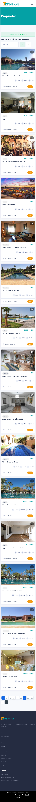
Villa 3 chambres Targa (10, 462)
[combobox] (10, 44)
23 (2, 702)
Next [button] (33, 59)
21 (28, 698)
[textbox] (10, 44)
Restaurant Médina (8, 205)
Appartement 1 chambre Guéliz (12, 419)
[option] (18, 188)
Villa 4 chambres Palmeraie (11, 76)
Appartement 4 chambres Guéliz (13, 548)
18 (17, 698)
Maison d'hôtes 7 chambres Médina (14, 162)
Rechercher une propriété (17, 34)
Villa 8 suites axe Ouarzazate (12, 505)
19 (21, 698)
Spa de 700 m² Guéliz (9, 677)
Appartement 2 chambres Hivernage (14, 376)
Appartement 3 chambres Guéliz (13, 119)
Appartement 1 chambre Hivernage (14, 247)
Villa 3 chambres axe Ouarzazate (13, 634)
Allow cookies (18, 800)
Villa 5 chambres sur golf (10, 290)
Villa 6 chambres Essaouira (11, 333)
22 (32, 698)
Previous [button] (2, 59)
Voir (30, 87)
